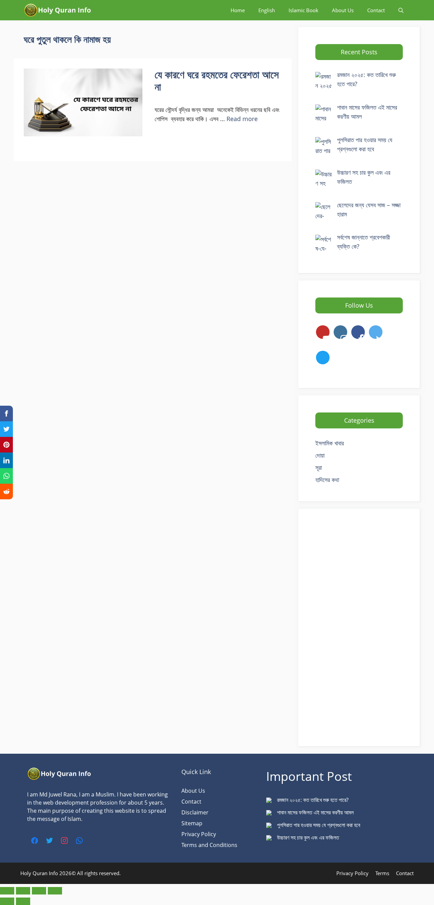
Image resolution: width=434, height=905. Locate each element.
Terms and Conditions (209, 845)
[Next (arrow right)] (23, 901)
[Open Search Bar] (401, 10)
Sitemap (191, 823)
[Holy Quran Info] (58, 10)
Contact (376, 10)
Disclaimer (195, 812)
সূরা (318, 467)
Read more (242, 119)
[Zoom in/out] (7, 890)
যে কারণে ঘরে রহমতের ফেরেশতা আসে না (217, 81)
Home (238, 10)
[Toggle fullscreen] (23, 890)
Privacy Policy (198, 834)
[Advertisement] (359, 627)
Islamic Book (303, 10)
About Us (343, 10)
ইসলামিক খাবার (329, 443)
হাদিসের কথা (327, 480)
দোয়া (319, 455)
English (266, 10)
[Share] (39, 890)
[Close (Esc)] (55, 890)
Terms (382, 873)
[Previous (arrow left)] (7, 901)
